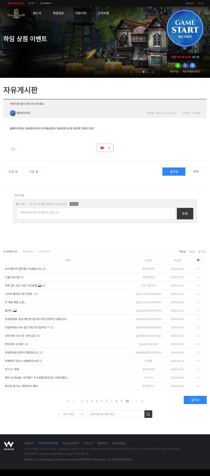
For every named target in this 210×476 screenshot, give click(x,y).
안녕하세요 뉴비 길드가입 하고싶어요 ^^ (29, 327)
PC (33, 3)
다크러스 (148, 377)
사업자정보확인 (81, 453)
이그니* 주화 (12, 369)
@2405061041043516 (149, 327)
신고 (13, 148)
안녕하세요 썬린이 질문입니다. (24, 352)
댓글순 (192, 251)
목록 (196, 171)
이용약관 (28, 443)
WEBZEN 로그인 (185, 57)
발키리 (9, 310)
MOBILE (47, 3)
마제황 (148, 361)
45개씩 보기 (45, 251)
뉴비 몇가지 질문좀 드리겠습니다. (25, 269)
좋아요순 (202, 251)
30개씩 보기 (28, 251)
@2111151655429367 (149, 294)
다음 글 (33, 171)
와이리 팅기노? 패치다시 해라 (21, 386)
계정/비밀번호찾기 (191, 71)
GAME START (185, 28)
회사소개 (88, 443)
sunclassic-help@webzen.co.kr (56, 453)
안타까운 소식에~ (16, 344)
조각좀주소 (148, 386)
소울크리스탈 (14, 277)
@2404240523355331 (149, 319)
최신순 (182, 251)
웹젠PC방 (102, 443)
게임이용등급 (119, 443)
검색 (148, 414)
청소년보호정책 (71, 443)
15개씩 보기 (12, 251)
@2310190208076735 (149, 310)
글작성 (174, 171)
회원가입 (189, 3)
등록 (185, 213)
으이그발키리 (148, 285)
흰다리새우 (148, 269)
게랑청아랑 (148, 277)
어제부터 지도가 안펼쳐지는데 (23, 361)
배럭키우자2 (23, 113)
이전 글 (13, 171)
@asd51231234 (148, 344)
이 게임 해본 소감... (15, 302)
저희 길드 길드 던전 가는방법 (25, 285)
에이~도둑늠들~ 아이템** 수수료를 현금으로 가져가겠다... (37, 377)
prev (131, 71)
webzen (15, 3)
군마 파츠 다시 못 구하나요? (22, 336)
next (153, 71)
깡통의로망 (148, 369)
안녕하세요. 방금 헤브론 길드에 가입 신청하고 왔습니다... (36, 319)
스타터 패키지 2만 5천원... (21, 294)
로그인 (200, 3)
